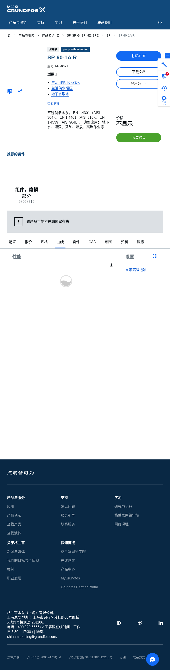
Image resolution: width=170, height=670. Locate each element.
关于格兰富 (16, 542)
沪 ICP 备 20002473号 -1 (42, 657)
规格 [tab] (44, 242)
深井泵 (53, 49)
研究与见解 (123, 506)
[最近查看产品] (164, 88)
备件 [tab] (76, 242)
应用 (10, 506)
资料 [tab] (123, 242)
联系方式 (132, 657)
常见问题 (68, 506)
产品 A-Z (13, 515)
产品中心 (68, 569)
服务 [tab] (139, 242)
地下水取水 (60, 94)
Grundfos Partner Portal (79, 587)
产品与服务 (16, 497)
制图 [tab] (107, 242)
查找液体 (14, 533)
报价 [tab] (28, 242)
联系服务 (68, 524)
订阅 (116, 657)
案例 (10, 569)
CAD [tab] (92, 242)
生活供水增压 (62, 88)
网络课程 (121, 524)
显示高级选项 (136, 270)
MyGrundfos (70, 578)
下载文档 (138, 72)
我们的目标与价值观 (23, 560)
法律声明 (13, 657)
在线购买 (68, 560)
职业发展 (14, 578)
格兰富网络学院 (126, 515)
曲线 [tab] (60, 242)
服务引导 (68, 515)
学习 (118, 497)
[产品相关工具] (164, 64)
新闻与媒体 (16, 551)
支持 (64, 497)
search (160, 23)
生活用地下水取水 (65, 82)
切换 (167, 55)
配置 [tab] (12, 242)
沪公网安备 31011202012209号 (85, 657)
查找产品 (14, 524)
